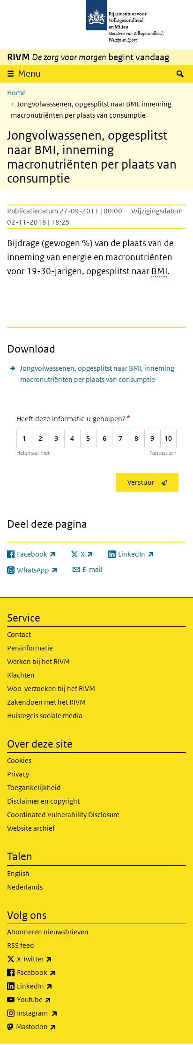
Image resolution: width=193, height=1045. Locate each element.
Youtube (54, 999)
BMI (159, 271)
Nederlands (25, 887)
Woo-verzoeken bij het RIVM (51, 688)
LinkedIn (55, 985)
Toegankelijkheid (34, 787)
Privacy (18, 774)
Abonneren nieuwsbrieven (48, 931)
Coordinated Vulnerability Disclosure (63, 814)
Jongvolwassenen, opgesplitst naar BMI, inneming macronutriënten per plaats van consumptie (97, 374)
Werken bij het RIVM (38, 661)
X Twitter (55, 958)
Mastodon (56, 1026)
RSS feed (20, 945)
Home (16, 92)
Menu (29, 73)
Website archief (31, 828)
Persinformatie (30, 647)
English (18, 873)
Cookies (19, 760)
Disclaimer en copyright (43, 801)
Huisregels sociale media (44, 715)
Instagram (58, 1012)
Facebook (57, 972)
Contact (19, 634)
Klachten (21, 675)
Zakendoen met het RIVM (46, 702)
